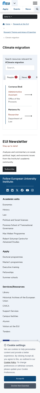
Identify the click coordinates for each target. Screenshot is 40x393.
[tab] (12, 77)
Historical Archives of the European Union (19, 299)
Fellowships (8, 272)
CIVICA (6, 306)
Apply (5, 9)
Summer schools (10, 277)
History (6, 209)
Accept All (20, 379)
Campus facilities (10, 316)
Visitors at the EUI (11, 326)
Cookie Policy (10, 362)
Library (6, 292)
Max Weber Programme (14, 233)
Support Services (10, 311)
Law (4, 215)
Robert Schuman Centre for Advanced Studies (15, 240)
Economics (7, 204)
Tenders (6, 331)
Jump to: (7, 16)
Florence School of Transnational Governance (18, 227)
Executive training (11, 267)
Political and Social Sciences (15, 220)
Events (17, 9)
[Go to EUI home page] (6, 3)
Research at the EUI (21, 24)
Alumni (6, 321)
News (28, 9)
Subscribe (9, 169)
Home (8, 24)
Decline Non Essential (20, 386)
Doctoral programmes (13, 257)
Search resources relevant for (18, 61)
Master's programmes (13, 262)
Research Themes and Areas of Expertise (20, 32)
